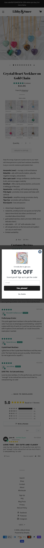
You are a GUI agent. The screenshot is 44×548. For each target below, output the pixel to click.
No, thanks (22, 294)
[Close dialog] (39, 251)
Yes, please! (22, 288)
